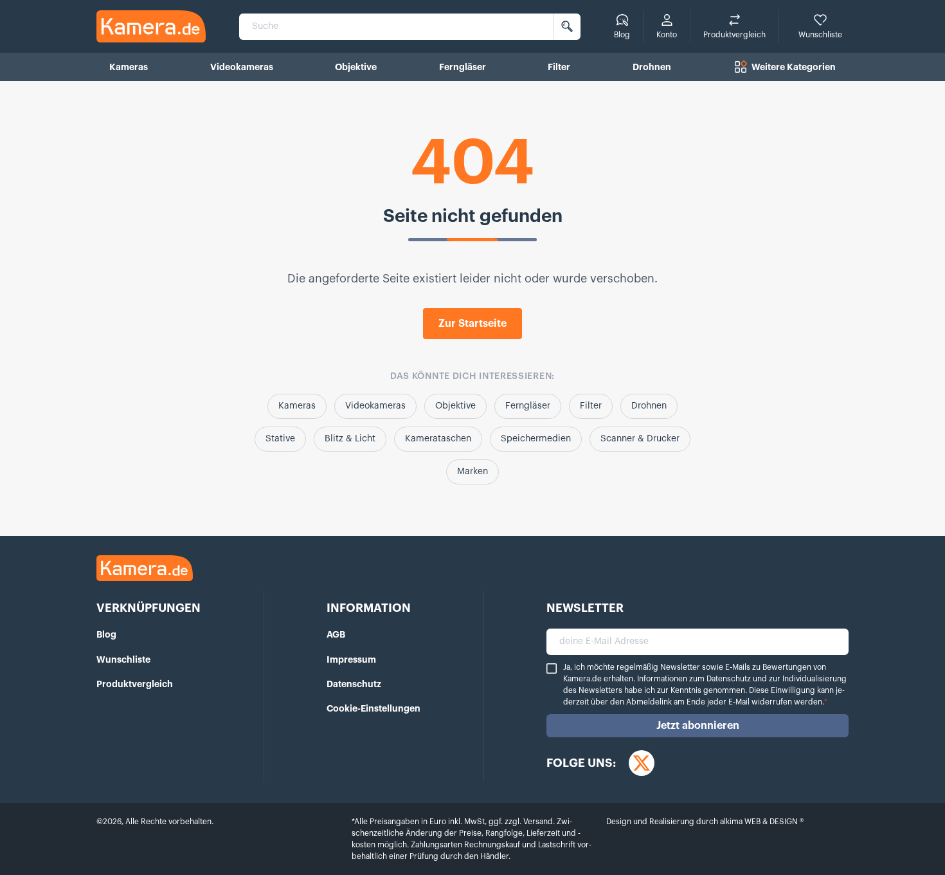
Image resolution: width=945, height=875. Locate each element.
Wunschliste (123, 659)
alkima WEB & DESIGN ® (761, 821)
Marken (472, 471)
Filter (591, 405)
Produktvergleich (134, 683)
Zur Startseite (472, 323)
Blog (106, 634)
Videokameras (375, 405)
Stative (280, 438)
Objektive (455, 405)
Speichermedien (536, 438)
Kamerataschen (438, 438)
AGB (336, 634)
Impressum (351, 659)
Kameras (297, 405)
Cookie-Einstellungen (373, 708)
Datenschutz (354, 683)
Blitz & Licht (350, 438)
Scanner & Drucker (640, 438)
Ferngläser (527, 405)
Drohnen (649, 405)
